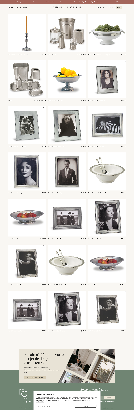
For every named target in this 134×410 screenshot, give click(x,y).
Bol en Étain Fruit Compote (55, 100)
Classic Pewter (52, 54)
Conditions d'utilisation (109, 408)
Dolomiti (10, 100)
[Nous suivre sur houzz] (30, 402)
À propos (98, 7)
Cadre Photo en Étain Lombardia (97, 100)
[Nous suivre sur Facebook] (20, 402)
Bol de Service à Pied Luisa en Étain (98, 193)
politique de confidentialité (107, 401)
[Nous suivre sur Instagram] (27, 402)
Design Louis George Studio (35, 377)
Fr (124, 7)
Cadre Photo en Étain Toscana (56, 239)
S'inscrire (108, 397)
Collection (18, 7)
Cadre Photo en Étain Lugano (96, 147)
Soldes (25, 7)
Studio (119, 7)
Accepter (85, 406)
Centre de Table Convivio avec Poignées (99, 54)
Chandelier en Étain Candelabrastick (18, 54)
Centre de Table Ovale (14, 239)
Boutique (10, 7)
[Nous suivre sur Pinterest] (23, 402)
